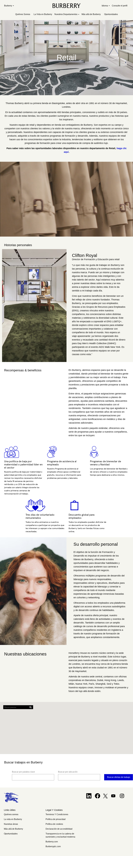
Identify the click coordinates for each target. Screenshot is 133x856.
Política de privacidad (55, 819)
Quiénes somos (11, 814)
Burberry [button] (8, 6)
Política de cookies (54, 824)
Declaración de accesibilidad (59, 829)
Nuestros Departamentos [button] (66, 14)
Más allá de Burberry (91, 14)
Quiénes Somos (22, 14)
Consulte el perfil (119, 6)
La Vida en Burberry (43, 14)
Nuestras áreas (11, 824)
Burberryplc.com (53, 846)
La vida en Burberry (13, 819)
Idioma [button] (105, 6)
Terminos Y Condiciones (57, 814)
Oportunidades (111, 14)
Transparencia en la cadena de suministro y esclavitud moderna (60, 835)
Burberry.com (52, 842)
